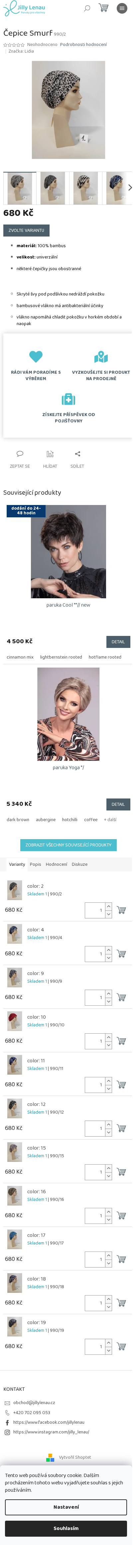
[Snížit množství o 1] (108, 914)
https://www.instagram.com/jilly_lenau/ (51, 1432)
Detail (118, 642)
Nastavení (66, 1507)
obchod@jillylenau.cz (34, 1402)
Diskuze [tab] (79, 864)
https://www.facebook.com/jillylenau (48, 1422)
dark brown (18, 819)
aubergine (46, 819)
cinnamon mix (20, 657)
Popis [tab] (35, 864)
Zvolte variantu (26, 230)
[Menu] (122, 8)
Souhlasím (66, 1528)
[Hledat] (87, 8)
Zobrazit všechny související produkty (68, 845)
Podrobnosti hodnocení (83, 45)
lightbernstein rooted (61, 657)
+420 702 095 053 (31, 1412)
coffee (90, 819)
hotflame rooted (105, 657)
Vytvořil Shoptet (75, 1457)
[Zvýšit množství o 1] (108, 906)
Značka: (21, 51)
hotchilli (69, 819)
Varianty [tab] (17, 864)
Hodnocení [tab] (56, 864)
